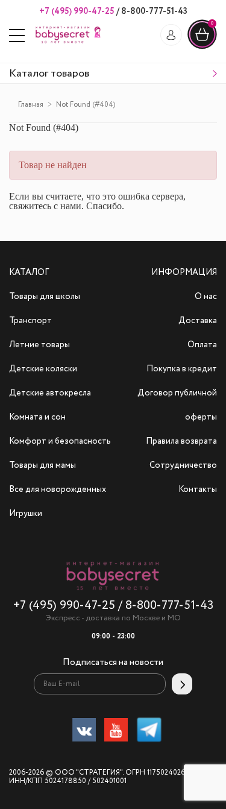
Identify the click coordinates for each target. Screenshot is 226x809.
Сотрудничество (183, 465)
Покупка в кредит (181, 369)
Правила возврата (181, 441)
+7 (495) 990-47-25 (77, 11)
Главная (30, 105)
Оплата (202, 345)
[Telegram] (149, 732)
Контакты (197, 489)
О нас (206, 296)
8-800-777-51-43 (153, 11)
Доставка (197, 320)
